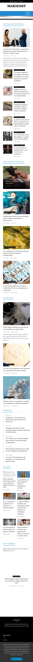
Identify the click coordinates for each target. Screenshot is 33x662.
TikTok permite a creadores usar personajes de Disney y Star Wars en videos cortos (23, 531)
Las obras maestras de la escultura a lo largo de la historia (9, 529)
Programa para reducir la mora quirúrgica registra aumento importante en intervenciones (16, 218)
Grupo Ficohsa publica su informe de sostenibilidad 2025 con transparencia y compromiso (15, 288)
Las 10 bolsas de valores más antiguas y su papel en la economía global (21, 137)
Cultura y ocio (16, 576)
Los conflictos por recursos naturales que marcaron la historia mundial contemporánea (16, 253)
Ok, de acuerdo (16, 658)
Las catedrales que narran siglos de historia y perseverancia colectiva (23, 484)
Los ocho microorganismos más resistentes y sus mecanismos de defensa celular (15, 459)
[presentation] (4, 580)
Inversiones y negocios (10, 45)
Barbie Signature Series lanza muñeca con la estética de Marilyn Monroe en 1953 (9, 483)
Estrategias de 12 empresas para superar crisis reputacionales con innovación (16, 419)
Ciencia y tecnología (9, 323)
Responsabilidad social (10, 212)
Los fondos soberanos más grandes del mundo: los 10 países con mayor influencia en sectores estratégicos (21, 77)
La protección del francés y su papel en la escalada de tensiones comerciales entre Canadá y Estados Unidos (16, 51)
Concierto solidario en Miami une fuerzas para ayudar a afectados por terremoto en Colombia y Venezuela (23, 508)
